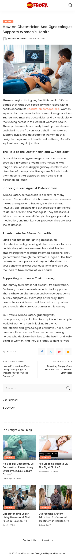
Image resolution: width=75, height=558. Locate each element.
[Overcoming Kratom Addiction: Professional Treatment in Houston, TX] (55, 497)
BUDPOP (8, 408)
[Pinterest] (59, 351)
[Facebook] (41, 351)
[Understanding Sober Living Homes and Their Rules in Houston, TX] (19, 497)
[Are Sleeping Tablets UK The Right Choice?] (55, 447)
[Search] (70, 5)
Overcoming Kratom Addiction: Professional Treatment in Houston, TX (54, 517)
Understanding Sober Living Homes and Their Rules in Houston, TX (17, 517)
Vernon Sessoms (17, 38)
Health (8, 22)
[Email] (68, 351)
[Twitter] (50, 351)
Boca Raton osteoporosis (43, 109)
